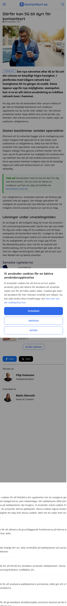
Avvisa (33, 330)
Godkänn (33, 310)
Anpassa (33, 320)
